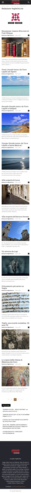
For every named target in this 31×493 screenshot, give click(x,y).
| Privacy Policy (19, 483)
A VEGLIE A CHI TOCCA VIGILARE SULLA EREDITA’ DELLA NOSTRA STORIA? (15, 420)
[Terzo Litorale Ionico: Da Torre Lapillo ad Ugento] (15, 86)
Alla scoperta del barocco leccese (15, 216)
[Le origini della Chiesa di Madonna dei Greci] (15, 376)
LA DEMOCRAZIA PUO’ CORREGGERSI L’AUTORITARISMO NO (12, 432)
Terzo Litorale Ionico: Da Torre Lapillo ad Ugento (14, 70)
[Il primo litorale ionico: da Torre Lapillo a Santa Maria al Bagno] (15, 160)
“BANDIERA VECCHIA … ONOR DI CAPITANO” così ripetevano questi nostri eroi (15, 410)
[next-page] (22, 399)
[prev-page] (8, 399)
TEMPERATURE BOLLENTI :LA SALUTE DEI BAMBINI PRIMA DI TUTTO (16, 415)
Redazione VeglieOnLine (8, 35)
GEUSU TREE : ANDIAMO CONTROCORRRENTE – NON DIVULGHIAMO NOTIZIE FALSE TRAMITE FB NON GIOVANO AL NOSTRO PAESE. (15, 426)
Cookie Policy (11, 483)
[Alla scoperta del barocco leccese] (15, 231)
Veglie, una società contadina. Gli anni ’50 (15, 324)
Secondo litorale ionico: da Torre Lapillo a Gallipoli (15, 107)
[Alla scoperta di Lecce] (15, 194)
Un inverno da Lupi (10, 251)
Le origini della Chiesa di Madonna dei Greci (12, 361)
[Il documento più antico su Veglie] (15, 303)
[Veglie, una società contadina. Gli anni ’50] (15, 339)
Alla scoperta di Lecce (11, 180)
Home (3, 6)
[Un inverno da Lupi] (15, 266)
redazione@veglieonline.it (19, 486)
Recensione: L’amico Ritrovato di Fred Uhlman (15, 32)
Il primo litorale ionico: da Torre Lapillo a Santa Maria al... (15, 144)
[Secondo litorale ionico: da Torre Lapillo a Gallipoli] (15, 123)
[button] (2, 2)
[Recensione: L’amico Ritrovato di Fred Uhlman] (15, 47)
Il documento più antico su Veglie (13, 287)
